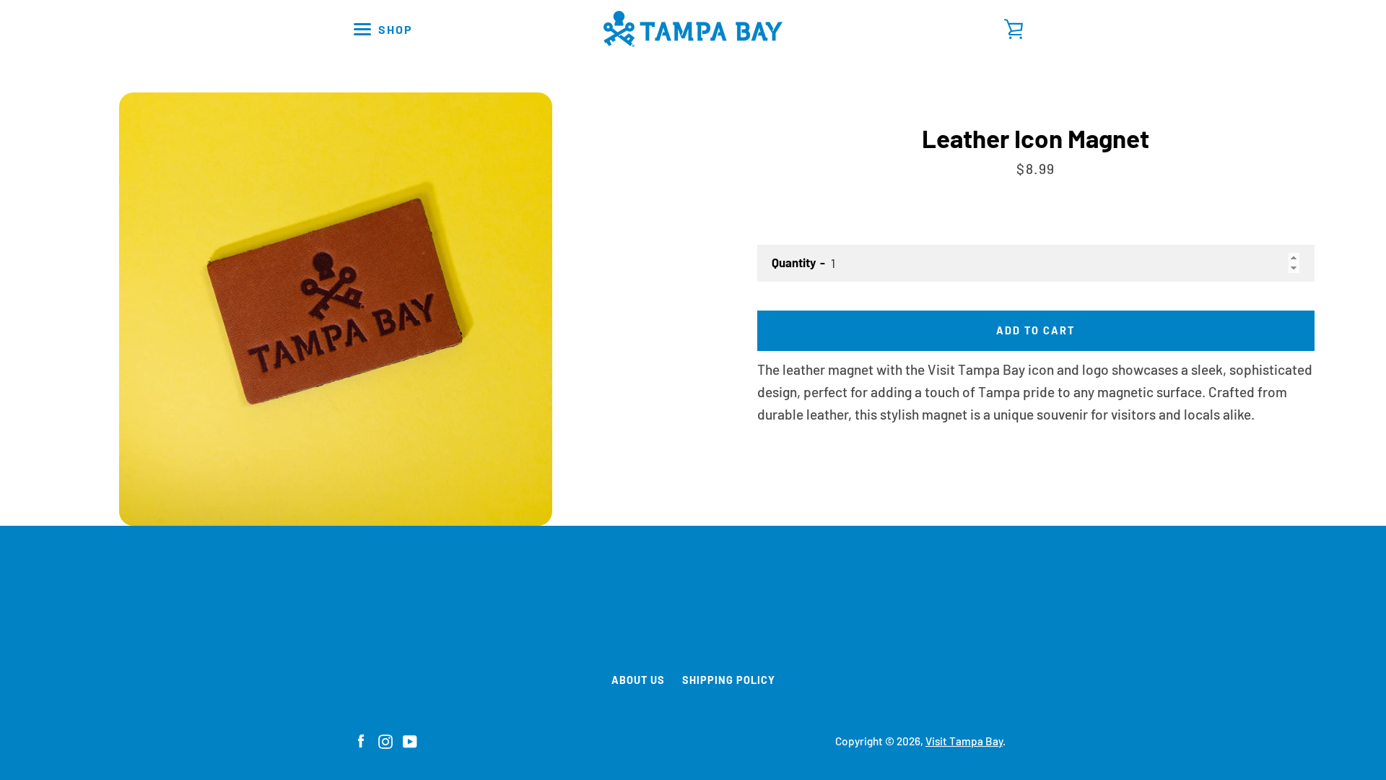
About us (638, 680)
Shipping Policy (728, 680)
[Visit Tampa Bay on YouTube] (410, 740)
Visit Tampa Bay (964, 741)
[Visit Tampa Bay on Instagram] (385, 740)
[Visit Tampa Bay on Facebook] (361, 740)
